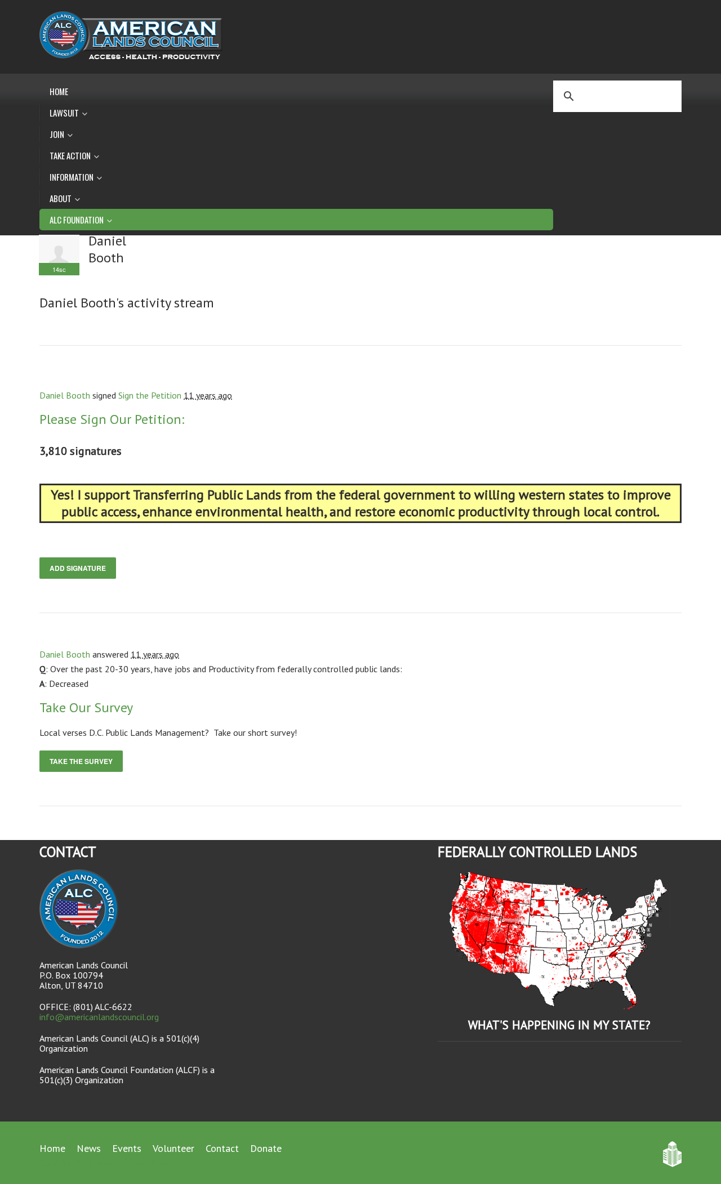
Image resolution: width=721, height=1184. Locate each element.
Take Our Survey (86, 707)
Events (126, 1148)
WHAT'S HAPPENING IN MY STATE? (559, 1025)
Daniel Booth (64, 395)
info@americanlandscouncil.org (99, 1016)
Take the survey (81, 761)
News (89, 1148)
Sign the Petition (149, 395)
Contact (222, 1148)
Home (59, 91)
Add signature (78, 568)
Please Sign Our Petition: (111, 419)
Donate (266, 1148)
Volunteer (173, 1148)
